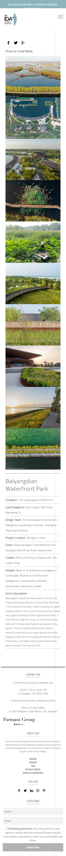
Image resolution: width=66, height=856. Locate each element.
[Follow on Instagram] (39, 790)
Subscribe (33, 847)
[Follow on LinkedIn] (33, 790)
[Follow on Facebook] (20, 790)
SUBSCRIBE (33, 801)
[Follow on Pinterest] (45, 790)
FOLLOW (33, 782)
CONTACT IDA (33, 675)
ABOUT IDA (33, 733)
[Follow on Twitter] (27, 790)
